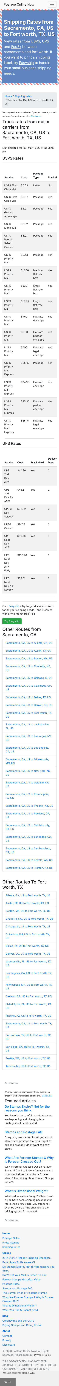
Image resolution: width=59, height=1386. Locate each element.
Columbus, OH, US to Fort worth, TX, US (28, 936)
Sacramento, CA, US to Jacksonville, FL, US (27, 726)
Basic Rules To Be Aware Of (18, 1262)
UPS (45, 41)
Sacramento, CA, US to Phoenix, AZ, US (29, 805)
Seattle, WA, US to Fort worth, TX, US (28, 1058)
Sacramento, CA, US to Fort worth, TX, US (29, 714)
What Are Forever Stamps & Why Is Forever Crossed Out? (29, 1159)
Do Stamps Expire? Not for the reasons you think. (27, 1108)
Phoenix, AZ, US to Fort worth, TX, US (28, 1015)
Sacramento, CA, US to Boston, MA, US (29, 658)
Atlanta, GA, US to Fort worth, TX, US (28, 895)
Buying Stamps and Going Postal (21, 1325)
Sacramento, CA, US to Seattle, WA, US (29, 860)
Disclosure (36, 116)
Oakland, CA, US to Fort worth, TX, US (29, 996)
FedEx (16, 46)
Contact (7, 1335)
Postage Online (11, 1238)
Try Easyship (12, 621)
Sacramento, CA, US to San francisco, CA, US (28, 850)
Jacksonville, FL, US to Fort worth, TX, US (28, 963)
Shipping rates (23, 96)
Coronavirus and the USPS (18, 1320)
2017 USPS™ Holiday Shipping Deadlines (26, 1257)
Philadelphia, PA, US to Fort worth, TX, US (28, 1005)
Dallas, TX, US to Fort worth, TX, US (27, 945)
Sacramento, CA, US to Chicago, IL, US (29, 677)
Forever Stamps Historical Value (21, 1279)
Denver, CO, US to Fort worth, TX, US (28, 953)
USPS (35, 41)
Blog (5, 1315)
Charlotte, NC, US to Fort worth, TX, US (29, 918)
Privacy (6, 1340)
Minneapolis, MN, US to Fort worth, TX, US (29, 986)
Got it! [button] (7, 1382)
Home (8, 96)
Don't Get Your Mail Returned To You (24, 1275)
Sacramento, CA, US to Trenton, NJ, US (29, 867)
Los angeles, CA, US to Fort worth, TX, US (29, 974)
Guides (6, 1252)
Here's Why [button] (28, 1373)
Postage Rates (11, 1283)
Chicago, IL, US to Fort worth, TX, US (28, 926)
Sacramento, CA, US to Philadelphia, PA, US (27, 795)
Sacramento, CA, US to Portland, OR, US (28, 815)
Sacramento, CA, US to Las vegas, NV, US (28, 737)
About (6, 1331)
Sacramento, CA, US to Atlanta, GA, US (29, 642)
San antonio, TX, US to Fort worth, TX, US (28, 1036)
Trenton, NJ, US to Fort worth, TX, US (28, 1066)
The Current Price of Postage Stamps (24, 1292)
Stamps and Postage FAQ (23, 1132)
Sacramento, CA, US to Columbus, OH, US (29, 687)
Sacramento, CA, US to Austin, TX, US (28, 650)
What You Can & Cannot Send (20, 1310)
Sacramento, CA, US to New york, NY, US (28, 772)
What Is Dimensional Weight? (26, 1191)
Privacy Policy (42, 1354)
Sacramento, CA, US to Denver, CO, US (29, 705)
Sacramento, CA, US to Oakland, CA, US (27, 784)
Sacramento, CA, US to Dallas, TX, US (28, 697)
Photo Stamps (10, 1242)
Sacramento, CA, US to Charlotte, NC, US (28, 668)
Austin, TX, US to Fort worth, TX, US (27, 903)
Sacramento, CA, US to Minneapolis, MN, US (27, 761)
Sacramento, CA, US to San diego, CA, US (29, 838)
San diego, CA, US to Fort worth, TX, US (28, 1048)
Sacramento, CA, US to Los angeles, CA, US (27, 749)
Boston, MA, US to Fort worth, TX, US (28, 910)
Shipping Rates (11, 1247)
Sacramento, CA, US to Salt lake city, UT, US (28, 827)
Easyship (26, 62)
